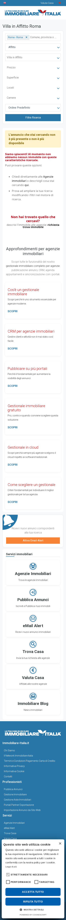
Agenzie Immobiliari (14, 823)
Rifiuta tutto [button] (33, 901)
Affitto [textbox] (12, 47)
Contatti (8, 776)
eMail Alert (9, 828)
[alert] (33, 878)
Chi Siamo (9, 750)
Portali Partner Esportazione (19, 805)
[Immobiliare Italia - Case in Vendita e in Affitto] (33, 11)
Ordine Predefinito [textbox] (19, 107)
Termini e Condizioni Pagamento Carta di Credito (29, 761)
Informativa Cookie (14, 771)
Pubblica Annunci (13, 789)
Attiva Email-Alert (33, 540)
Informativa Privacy (14, 766)
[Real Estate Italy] (5, 3)
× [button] (60, 843)
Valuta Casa (10, 838)
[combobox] (33, 47)
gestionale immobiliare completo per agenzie (33, 266)
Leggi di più (11, 867)
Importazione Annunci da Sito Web (22, 810)
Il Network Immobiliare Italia (18, 755)
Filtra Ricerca (33, 117)
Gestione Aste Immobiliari (17, 799)
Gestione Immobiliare (15, 794)
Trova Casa (10, 833)
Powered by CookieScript (33, 915)
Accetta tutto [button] (33, 891)
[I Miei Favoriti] (59, 3)
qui (27, 185)
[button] (7, 874)
